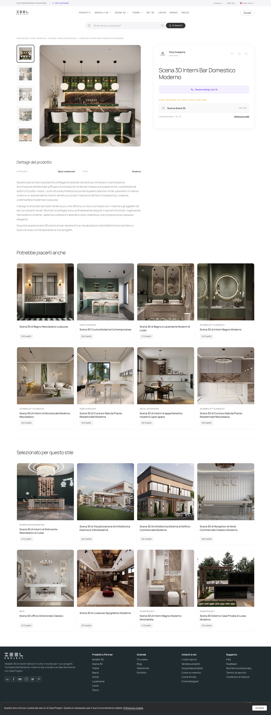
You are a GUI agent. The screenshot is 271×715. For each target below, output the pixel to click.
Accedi (247, 12)
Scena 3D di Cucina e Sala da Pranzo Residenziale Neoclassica (221, 415)
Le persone (98, 681)
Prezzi (185, 12)
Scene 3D (120, 12)
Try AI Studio (62, 3)
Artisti (95, 677)
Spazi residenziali (66, 171)
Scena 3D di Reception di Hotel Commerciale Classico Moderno (219, 528)
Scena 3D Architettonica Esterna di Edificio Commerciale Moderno (165, 528)
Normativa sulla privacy (239, 668)
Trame (136, 12)
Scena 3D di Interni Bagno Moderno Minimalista (160, 617)
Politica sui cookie (133, 708)
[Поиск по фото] (162, 25)
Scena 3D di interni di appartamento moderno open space (161, 415)
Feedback (231, 664)
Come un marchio (191, 672)
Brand (174, 12)
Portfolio (141, 672)
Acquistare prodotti (192, 668)
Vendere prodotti (191, 664)
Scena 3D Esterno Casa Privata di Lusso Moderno (223, 617)
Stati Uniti (248, 3)
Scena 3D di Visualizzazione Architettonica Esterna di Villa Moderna (105, 528)
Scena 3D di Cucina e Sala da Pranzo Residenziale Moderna (101, 415)
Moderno (136, 171)
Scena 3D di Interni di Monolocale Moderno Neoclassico (44, 415)
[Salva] (232, 54)
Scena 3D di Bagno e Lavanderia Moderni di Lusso (165, 328)
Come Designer (190, 681)
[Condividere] (246, 54)
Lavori (162, 12)
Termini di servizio (236, 672)
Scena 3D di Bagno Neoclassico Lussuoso (43, 326)
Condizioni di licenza (237, 677)
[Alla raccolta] (239, 54)
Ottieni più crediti (241, 116)
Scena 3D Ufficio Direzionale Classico (41, 616)
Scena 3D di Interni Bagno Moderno (221, 329)
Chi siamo (142, 659)
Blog (139, 664)
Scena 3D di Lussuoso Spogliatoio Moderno (105, 613)
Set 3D (150, 12)
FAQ (228, 659)
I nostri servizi (189, 659)
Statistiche (143, 668)
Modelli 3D (101, 12)
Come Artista (189, 677)
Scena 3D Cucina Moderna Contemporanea (105, 329)
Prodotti (85, 12)
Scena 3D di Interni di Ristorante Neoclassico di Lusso (38, 531)
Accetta (259, 708)
